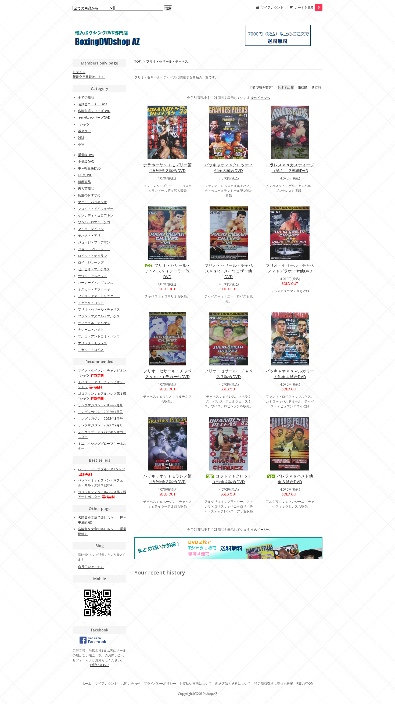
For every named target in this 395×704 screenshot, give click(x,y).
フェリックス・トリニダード (99, 296)
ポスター (84, 131)
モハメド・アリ (89, 235)
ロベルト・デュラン (92, 255)
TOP (137, 61)
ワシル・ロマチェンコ (94, 222)
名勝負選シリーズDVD (94, 111)
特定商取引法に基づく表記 (273, 683)
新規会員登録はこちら (89, 76)
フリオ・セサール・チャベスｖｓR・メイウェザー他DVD (228, 271)
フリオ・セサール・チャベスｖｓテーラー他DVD (168, 271)
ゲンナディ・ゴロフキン (95, 215)
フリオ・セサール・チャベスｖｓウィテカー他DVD (167, 373)
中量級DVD (86, 161)
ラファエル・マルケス (94, 323)
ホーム (86, 683)
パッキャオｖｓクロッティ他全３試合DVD (228, 167)
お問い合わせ (99, 665)
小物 (81, 144)
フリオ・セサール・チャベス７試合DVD (228, 373)
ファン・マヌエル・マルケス (99, 316)
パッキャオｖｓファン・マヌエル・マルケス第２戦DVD (100, 482)
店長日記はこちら (91, 567)
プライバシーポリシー (160, 683)
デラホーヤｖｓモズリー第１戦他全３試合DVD (167, 167)
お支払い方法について (195, 683)
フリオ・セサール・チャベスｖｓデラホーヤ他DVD (290, 268)
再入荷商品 (86, 188)
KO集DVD (85, 175)
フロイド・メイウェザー (95, 208)
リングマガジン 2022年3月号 (100, 418)
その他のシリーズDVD (94, 117)
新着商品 (84, 181)
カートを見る (307, 7)
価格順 (302, 87)
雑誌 (81, 137)
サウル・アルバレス (92, 276)
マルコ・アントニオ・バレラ (99, 336)
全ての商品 (86, 97)
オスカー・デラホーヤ (94, 289)
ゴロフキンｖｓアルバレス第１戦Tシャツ (102, 396)
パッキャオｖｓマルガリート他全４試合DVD (290, 373)
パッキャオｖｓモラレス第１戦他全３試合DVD (167, 478)
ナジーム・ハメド (91, 329)
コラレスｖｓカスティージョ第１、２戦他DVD (290, 167)
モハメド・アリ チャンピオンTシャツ (101, 384)
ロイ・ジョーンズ (91, 262)
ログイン (79, 72)
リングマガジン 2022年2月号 (100, 425)
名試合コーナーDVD (92, 104)
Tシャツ (83, 124)
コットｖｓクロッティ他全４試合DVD (232, 478)
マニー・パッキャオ (92, 202)
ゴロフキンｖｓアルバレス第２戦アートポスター (102, 494)
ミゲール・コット (91, 302)
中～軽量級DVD (89, 168)
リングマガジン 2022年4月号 (100, 412)
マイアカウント (272, 7)
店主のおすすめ (89, 195)
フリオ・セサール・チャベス (167, 61)
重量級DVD (86, 155)
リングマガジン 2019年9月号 (100, 405)
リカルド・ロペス (91, 349)
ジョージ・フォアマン (94, 242)
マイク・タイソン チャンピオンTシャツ (102, 373)
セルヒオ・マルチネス (94, 269)
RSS (298, 683)
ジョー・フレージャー (94, 249)
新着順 (316, 87)
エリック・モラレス (92, 343)
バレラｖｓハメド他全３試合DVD (295, 478)
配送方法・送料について (233, 683)
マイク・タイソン (91, 229)
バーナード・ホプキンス (95, 282)
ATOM (309, 683)
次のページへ (260, 97)
